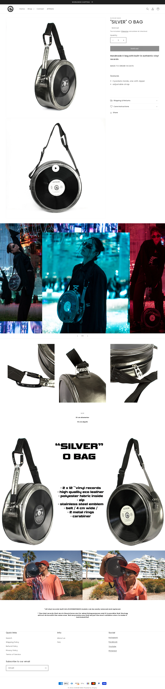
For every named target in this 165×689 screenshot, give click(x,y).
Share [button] (115, 112)
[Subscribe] (45, 668)
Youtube (112, 646)
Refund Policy (12, 646)
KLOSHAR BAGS (79, 688)
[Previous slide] (77, 335)
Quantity (113, 35)
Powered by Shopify (90, 688)
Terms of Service (13, 654)
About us (61, 638)
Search (9, 638)
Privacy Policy (12, 650)
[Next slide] (87, 335)
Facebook (113, 642)
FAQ (59, 642)
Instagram (113, 637)
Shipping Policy (12, 642)
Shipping (124, 31)
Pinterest (113, 651)
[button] (30, 8)
